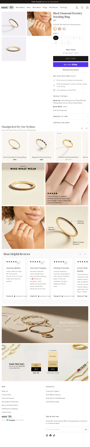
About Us (5, 391)
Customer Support (52, 391)
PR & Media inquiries (53, 395)
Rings (45, 7)
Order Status (6, 412)
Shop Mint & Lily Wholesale (55, 398)
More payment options (71, 70)
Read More (78, 103)
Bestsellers (20, 7)
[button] (87, 7)
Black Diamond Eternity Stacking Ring (22, 130)
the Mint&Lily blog (52, 402)
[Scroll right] (86, 128)
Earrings (63, 7)
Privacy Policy (6, 395)
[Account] (77, 7)
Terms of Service (8, 398)
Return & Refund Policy (10, 405)
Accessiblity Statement (10, 402)
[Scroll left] (82, 128)
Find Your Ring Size (60, 110)
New (29, 7)
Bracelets (37, 7)
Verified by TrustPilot (22, 296)
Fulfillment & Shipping (10, 409)
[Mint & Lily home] (7, 7)
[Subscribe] (85, 429)
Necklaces (53, 7)
